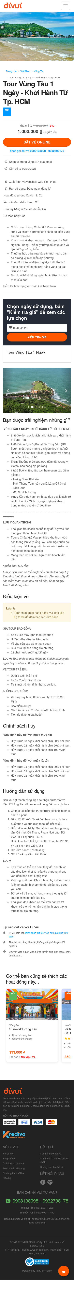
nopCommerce (44, 1270)
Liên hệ (7, 1178)
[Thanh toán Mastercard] (24, 1124)
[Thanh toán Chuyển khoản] (38, 1124)
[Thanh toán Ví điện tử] (51, 1124)
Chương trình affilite (13, 1173)
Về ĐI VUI (8, 1153)
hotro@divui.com (41, 1218)
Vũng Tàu (39, 71)
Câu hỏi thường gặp (50, 1153)
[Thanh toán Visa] (9, 1124)
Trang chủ (11, 71)
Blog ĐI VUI (9, 1158)
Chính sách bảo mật (13, 1163)
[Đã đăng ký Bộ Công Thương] (37, 1261)
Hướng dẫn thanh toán (52, 1167)
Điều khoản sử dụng (14, 1168)
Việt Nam (25, 71)
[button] (8, 390)
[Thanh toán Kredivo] (14, 1136)
